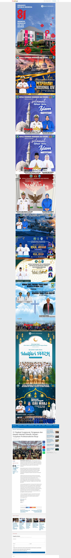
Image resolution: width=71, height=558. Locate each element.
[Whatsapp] (44, 453)
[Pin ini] (44, 447)
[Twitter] (29, 507)
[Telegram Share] (44, 450)
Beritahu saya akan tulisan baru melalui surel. (20, 550)
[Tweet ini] (44, 444)
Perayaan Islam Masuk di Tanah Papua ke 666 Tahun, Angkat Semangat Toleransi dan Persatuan (28, 526)
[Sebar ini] (44, 442)
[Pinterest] (31, 507)
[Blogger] (33, 507)
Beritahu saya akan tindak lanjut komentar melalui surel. (21, 549)
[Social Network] (58, 1)
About (54, 452)
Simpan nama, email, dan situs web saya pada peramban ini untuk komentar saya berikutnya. (27, 547)
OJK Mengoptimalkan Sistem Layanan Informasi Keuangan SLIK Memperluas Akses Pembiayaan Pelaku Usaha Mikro (42, 526)
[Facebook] (27, 507)
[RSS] (35, 507)
